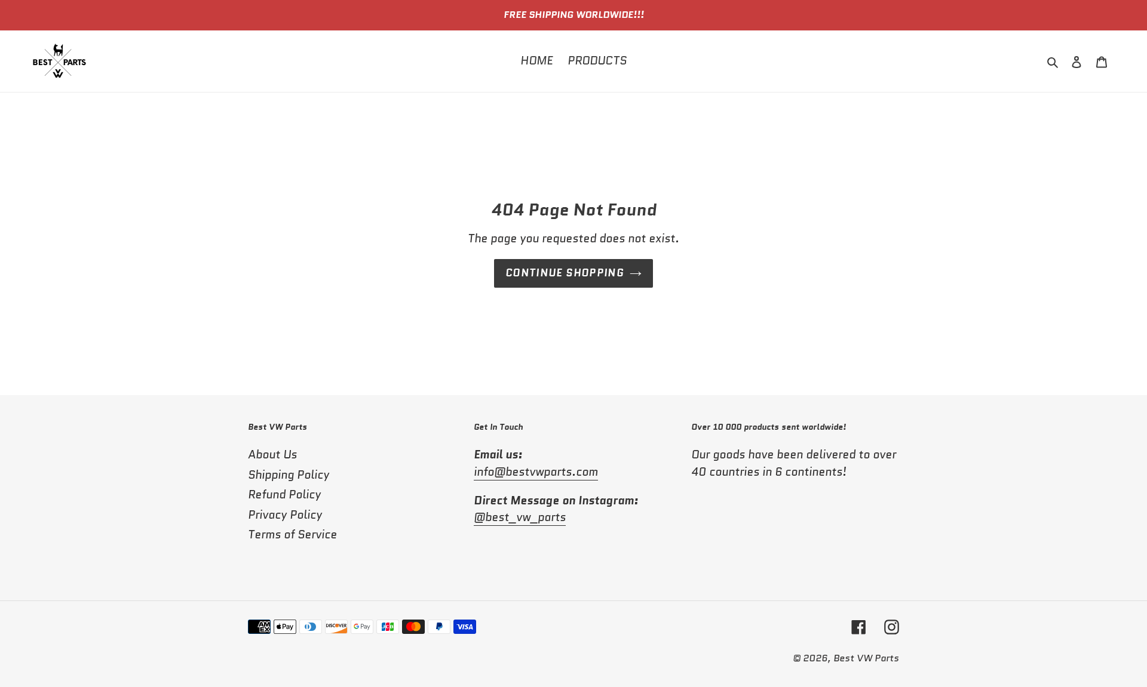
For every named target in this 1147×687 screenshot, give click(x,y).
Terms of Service (292, 534)
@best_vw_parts (520, 517)
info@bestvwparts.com (536, 472)
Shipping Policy (288, 475)
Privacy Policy (285, 515)
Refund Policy (284, 494)
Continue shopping (564, 273)
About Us (272, 454)
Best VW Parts (866, 658)
